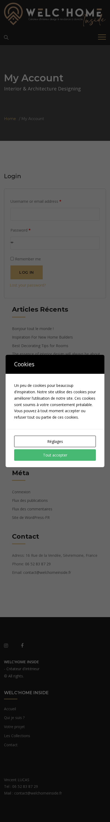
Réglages (55, 441)
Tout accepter (55, 455)
